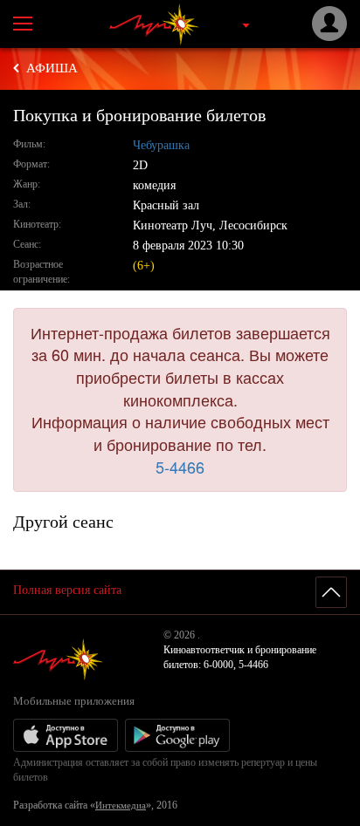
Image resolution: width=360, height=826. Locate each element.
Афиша (52, 68)
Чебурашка (161, 145)
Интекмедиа (120, 805)
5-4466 (180, 466)
